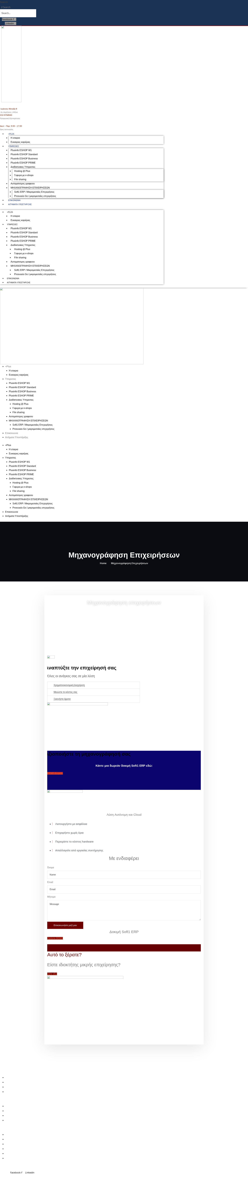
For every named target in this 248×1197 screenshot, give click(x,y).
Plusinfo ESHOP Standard (24, 154)
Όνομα (50, 867)
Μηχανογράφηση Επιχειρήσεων (129, 563)
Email (50, 882)
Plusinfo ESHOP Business (24, 158)
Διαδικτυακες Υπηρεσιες (23, 167)
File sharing (20, 179)
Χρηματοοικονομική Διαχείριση (69, 685)
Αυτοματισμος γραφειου (23, 183)
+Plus (11, 134)
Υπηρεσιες (13, 146)
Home (103, 563)
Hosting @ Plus (22, 171)
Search (4, 2)
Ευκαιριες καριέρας (20, 142)
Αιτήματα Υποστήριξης (20, 204)
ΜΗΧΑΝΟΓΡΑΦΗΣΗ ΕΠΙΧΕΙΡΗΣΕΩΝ (30, 187)
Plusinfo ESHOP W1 (21, 150)
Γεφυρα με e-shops (23, 175)
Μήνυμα (51, 897)
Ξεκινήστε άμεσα (62, 699)
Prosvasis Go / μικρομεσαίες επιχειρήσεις (35, 196)
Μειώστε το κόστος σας (65, 692)
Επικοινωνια (14, 200)
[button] (93, 685)
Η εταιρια (15, 138)
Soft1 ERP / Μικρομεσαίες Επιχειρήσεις (34, 192)
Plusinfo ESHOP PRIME (23, 162)
